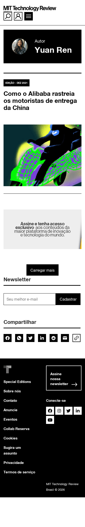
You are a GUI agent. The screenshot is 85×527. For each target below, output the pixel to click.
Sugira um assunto (12, 450)
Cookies (10, 438)
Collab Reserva (17, 428)
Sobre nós (12, 391)
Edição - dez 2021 (16, 82)
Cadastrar (68, 299)
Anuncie (10, 410)
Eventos (10, 419)
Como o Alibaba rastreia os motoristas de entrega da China (40, 100)
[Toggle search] (8, 16)
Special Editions (17, 381)
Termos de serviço (19, 472)
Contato (10, 400)
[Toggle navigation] (28, 16)
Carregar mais (42, 270)
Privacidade (14, 462)
